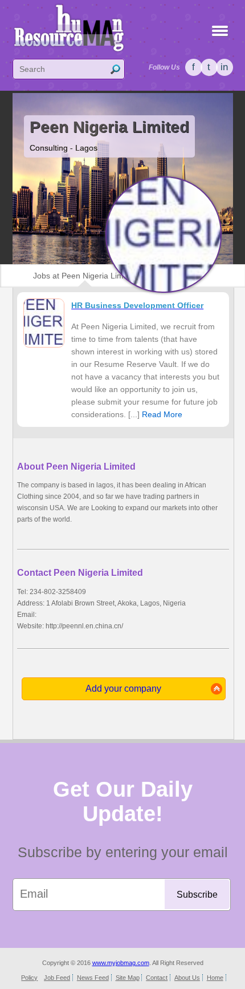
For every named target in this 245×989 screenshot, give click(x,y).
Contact (157, 977)
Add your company (123, 688)
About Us (187, 977)
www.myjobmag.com (120, 962)
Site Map (128, 977)
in (224, 67)
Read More (162, 414)
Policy (29, 977)
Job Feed (57, 977)
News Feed (93, 977)
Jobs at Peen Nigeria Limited (85, 275)
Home (215, 977)
